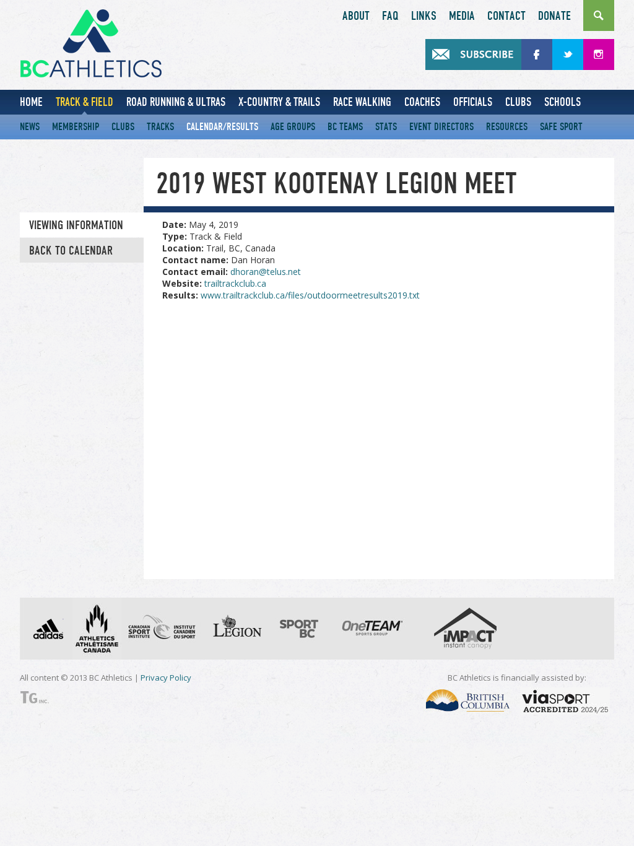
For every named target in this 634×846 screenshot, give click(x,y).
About (356, 16)
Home (31, 101)
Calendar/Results (222, 127)
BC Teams (345, 127)
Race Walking (362, 101)
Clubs (518, 101)
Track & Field (84, 101)
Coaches (422, 101)
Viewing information (76, 225)
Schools (562, 101)
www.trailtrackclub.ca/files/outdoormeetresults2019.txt (310, 295)
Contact (506, 16)
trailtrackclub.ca (235, 283)
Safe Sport (561, 127)
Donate (554, 16)
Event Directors (441, 127)
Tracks (160, 127)
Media (462, 16)
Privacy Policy (166, 677)
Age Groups (293, 127)
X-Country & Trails (279, 101)
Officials (472, 101)
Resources (507, 127)
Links (423, 16)
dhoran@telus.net (265, 271)
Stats (386, 127)
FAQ (390, 16)
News (30, 127)
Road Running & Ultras (175, 101)
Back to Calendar (71, 251)
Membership (75, 127)
